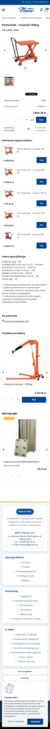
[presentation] (4, 50)
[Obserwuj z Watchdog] (36, 129)
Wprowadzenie (8, 18)
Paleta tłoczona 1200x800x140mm (21, 461)
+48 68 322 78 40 (27, 542)
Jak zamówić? (26, 605)
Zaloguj (28, 2)
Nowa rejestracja (41, 2)
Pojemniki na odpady (26, 634)
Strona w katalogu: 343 (16, 321)
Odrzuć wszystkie (15, 721)
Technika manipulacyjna (30, 18)
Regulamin (26, 596)
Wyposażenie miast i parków (26, 652)
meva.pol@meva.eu (28, 544)
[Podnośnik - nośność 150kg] (25, 50)
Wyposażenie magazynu (26, 639)
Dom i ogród (26, 657)
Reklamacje (26, 614)
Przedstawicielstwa (26, 571)
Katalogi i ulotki (26, 576)
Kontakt (26, 562)
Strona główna (25, 671)
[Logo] (25, 10)
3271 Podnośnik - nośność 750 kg (31, 193)
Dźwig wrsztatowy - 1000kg (18, 384)
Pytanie (26, 566)
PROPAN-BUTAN (26, 661)
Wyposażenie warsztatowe (26, 643)
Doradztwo (26, 609)
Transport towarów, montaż (26, 618)
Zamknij (35, 721)
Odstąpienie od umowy (26, 600)
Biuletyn (26, 580)
